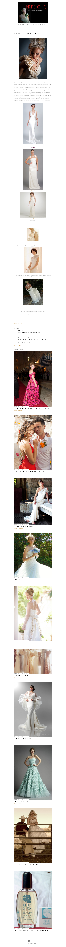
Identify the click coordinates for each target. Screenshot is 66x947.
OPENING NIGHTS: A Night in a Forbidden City (32, 408)
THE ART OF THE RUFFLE (23, 675)
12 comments (20, 473)
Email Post (20, 323)
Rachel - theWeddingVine (24, 337)
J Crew (33, 218)
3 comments (20, 740)
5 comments (20, 803)
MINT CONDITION (21, 801)
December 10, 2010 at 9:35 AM (24, 334)
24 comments (20, 528)
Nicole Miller (33, 147)
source (33, 273)
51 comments (20, 410)
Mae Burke (36, 943)
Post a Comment (18, 345)
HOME (19, 24)
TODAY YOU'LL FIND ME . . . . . (24, 738)
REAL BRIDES (38, 24)
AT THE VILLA (19, 643)
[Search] (51, 3)
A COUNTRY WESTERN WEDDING (26, 865)
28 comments (20, 866)
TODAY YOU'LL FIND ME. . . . (24, 526)
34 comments (20, 677)
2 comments (20, 932)
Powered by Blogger (34, 940)
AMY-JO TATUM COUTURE (28, 24)
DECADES (17, 579)
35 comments (20, 581)
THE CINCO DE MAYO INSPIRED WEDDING (29, 471)
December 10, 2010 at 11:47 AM (24, 342)
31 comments (20, 645)
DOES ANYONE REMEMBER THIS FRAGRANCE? (31, 930)
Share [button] (15, 323)
